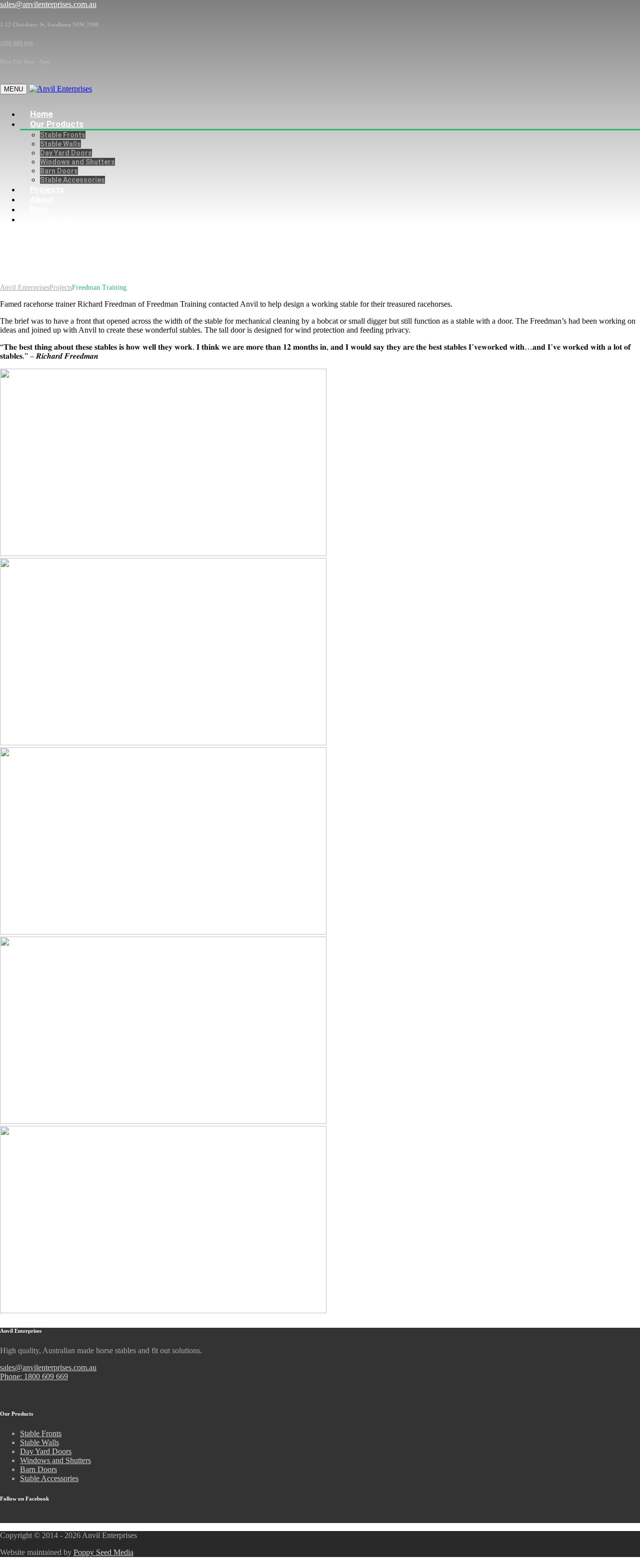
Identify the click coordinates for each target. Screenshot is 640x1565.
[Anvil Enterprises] (60, 88)
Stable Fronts (63, 135)
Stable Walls (60, 144)
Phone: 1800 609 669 (34, 1376)
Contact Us (52, 219)
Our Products (57, 124)
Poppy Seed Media (104, 1552)
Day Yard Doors (66, 153)
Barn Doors (38, 1469)
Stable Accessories (49, 1478)
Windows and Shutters (77, 162)
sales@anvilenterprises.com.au (48, 1367)
